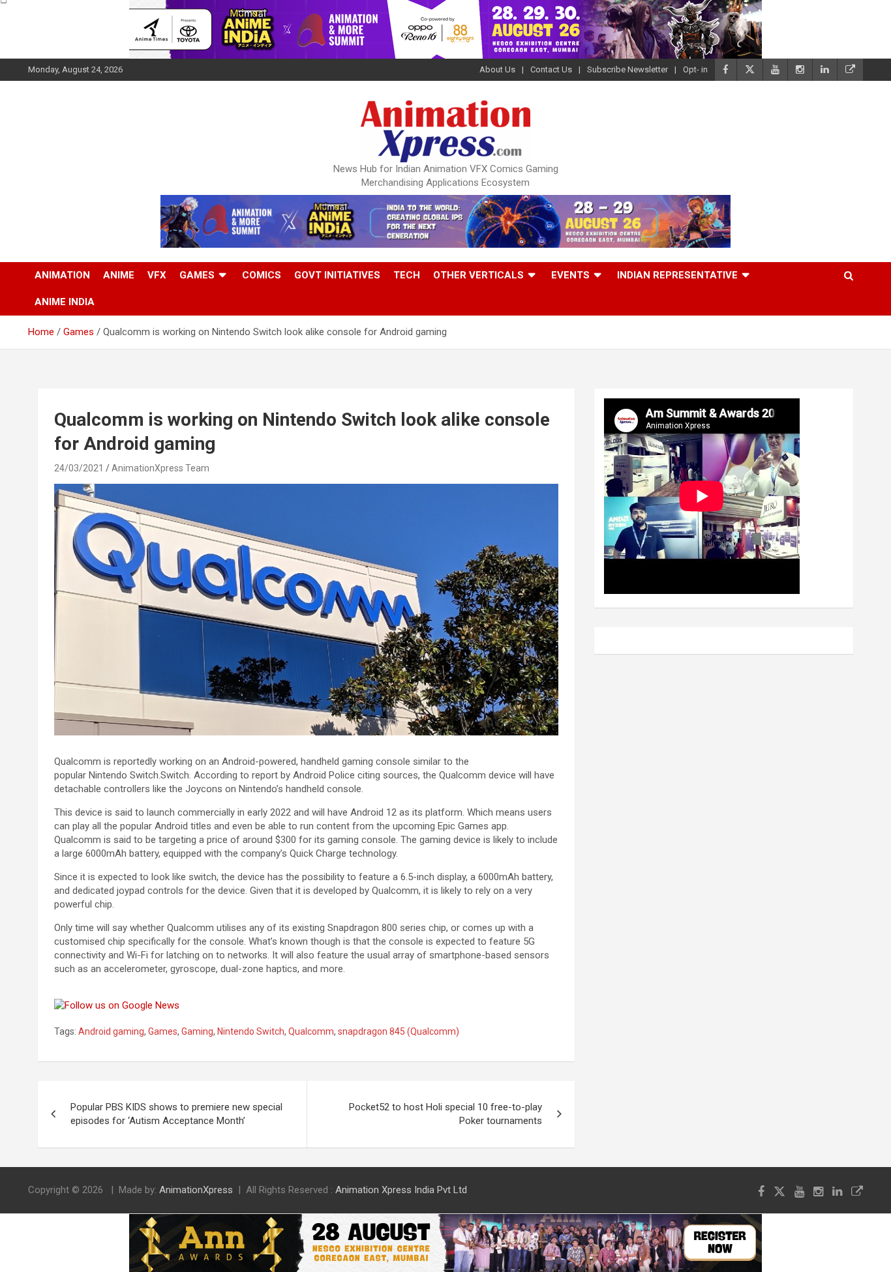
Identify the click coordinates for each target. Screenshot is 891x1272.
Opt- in (695, 69)
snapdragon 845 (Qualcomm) (398, 1031)
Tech (406, 275)
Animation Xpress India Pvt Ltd (401, 1190)
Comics (261, 275)
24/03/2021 (79, 468)
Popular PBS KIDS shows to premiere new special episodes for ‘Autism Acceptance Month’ (176, 1114)
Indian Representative (677, 275)
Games (197, 275)
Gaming (197, 1031)
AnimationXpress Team (160, 468)
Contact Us (551, 69)
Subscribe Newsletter (627, 69)
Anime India (65, 302)
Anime (118, 275)
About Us (497, 69)
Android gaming (111, 1031)
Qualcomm (311, 1031)
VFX (156, 275)
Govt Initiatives (337, 275)
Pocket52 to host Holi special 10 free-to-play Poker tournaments (445, 1114)
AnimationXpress (196, 1190)
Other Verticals (478, 275)
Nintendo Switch (250, 1031)
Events (570, 275)
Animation (62, 275)
